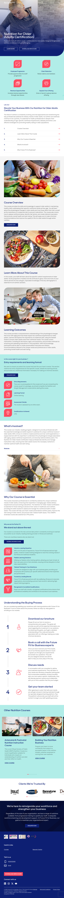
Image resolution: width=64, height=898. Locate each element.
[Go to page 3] (32, 774)
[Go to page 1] (28, 774)
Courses (6, 849)
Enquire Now (11, 225)
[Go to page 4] (34, 774)
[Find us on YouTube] (16, 884)
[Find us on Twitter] (12, 884)
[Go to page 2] (30, 774)
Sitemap (35, 889)
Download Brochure (29, 49)
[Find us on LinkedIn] (5, 884)
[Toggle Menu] (59, 3)
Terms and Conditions (45, 889)
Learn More (11, 49)
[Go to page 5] (36, 774)
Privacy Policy (56, 889)
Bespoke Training (37, 849)
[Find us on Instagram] (9, 884)
